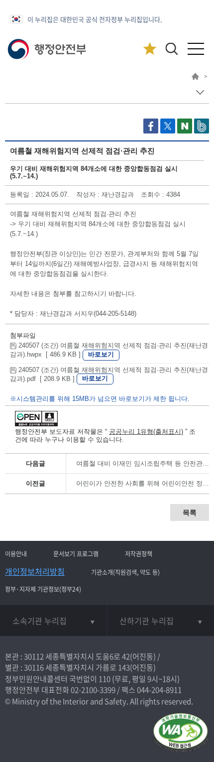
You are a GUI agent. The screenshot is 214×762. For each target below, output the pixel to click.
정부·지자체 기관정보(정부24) (43, 589)
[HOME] (195, 78)
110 (104, 678)
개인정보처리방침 (35, 571)
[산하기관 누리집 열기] (160, 620)
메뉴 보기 (200, 92)
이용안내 (16, 553)
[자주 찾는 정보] (149, 49)
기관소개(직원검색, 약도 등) (125, 572)
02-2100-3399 (93, 689)
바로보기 (101, 354)
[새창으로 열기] (151, 131)
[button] (171, 48)
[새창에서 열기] (180, 733)
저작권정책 (138, 553)
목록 (190, 512)
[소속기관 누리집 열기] (53, 620)
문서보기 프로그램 (76, 553)
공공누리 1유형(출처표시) (146, 431)
